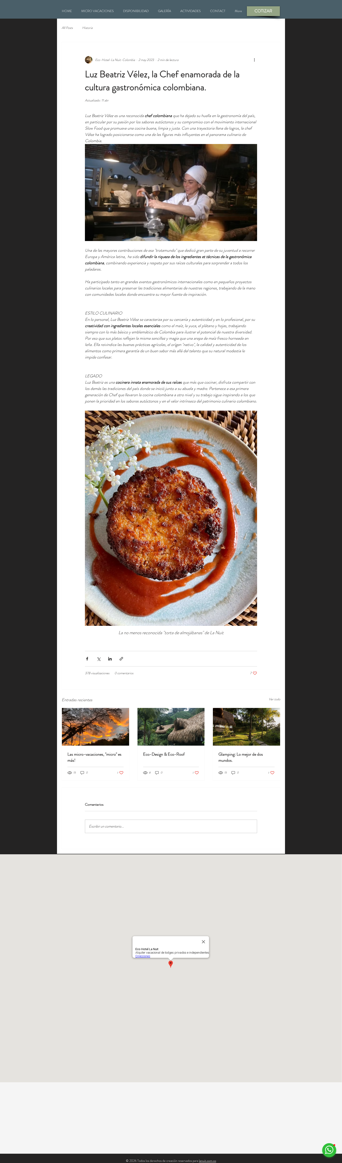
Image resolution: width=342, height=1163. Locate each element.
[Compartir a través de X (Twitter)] (98, 659)
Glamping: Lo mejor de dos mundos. (240, 757)
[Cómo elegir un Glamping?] (246, 727)
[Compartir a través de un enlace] (121, 659)
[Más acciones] (254, 60)
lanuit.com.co (207, 1160)
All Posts (67, 28)
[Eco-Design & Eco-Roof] (171, 727)
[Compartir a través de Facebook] (87, 659)
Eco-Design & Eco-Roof (164, 754)
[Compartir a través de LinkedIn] (110, 659)
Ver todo (274, 699)
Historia (87, 28)
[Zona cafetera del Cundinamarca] (95, 727)
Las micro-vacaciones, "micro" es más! (94, 757)
